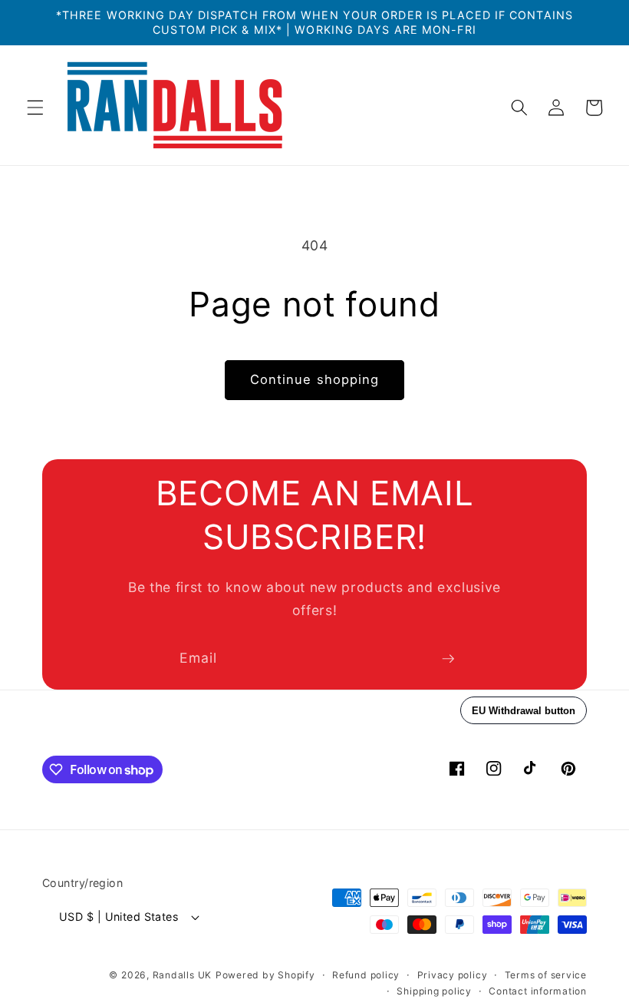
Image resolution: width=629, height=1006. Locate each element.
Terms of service (546, 975)
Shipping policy (434, 991)
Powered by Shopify (265, 975)
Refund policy (366, 975)
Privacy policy (452, 975)
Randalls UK (182, 975)
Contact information (538, 991)
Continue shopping (315, 379)
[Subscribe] (448, 659)
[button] (35, 107)
